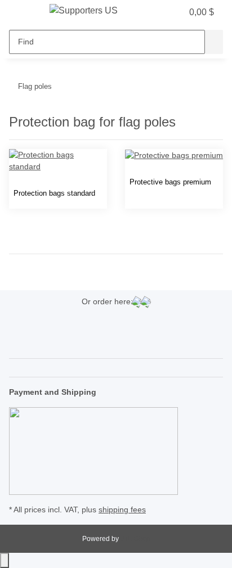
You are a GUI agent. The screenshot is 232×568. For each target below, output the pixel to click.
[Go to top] (4, 560)
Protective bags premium (170, 182)
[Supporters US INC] (84, 10)
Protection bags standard (54, 193)
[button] (151, 12)
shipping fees (122, 509)
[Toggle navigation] (23, 13)
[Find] (214, 42)
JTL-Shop (135, 539)
